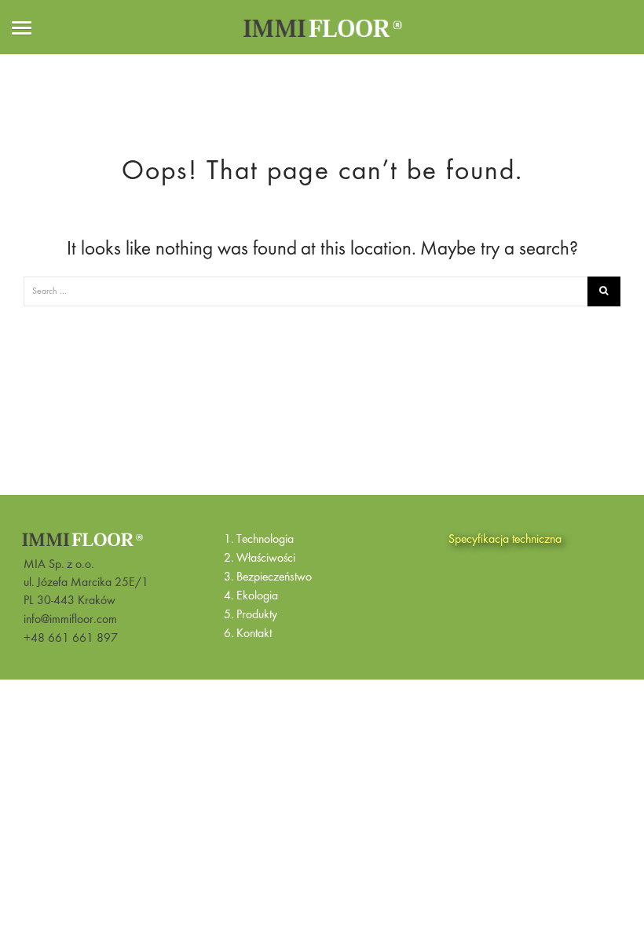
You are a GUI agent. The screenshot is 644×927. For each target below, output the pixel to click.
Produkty (256, 615)
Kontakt (254, 634)
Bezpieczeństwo (274, 577)
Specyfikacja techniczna (505, 539)
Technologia (265, 539)
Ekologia (257, 596)
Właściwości (265, 558)
